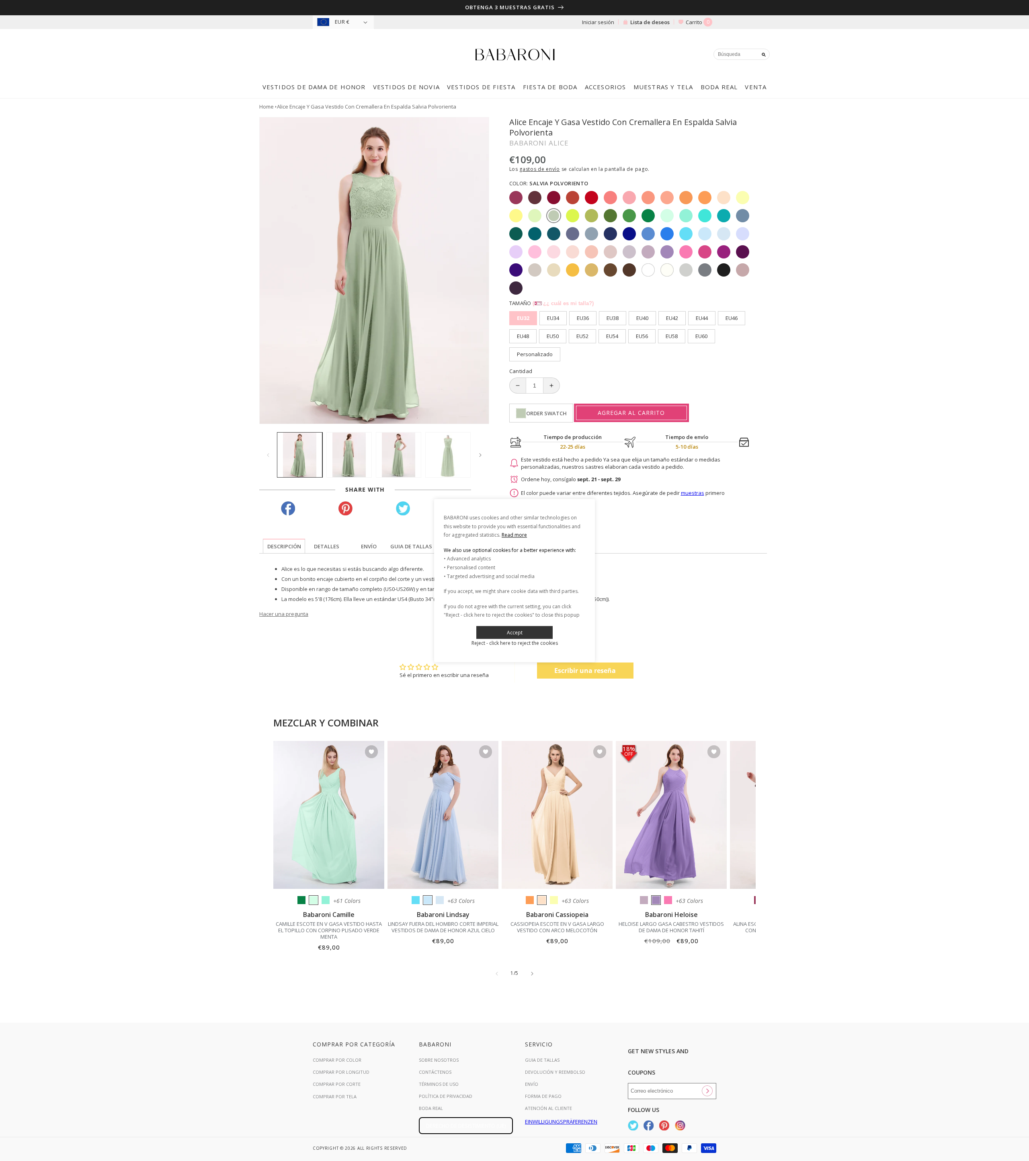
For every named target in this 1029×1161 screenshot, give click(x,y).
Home (266, 106)
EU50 (553, 336)
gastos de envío (539, 169)
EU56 (642, 336)
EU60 (701, 336)
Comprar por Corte (337, 1084)
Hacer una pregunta (283, 613)
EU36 (583, 318)
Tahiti (656, 900)
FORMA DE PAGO (543, 1096)
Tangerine (529, 900)
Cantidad (521, 371)
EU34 (553, 318)
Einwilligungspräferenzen (561, 1121)
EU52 (582, 336)
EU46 (732, 318)
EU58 (672, 336)
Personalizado (535, 354)
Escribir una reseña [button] (585, 670)
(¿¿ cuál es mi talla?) (563, 303)
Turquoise (325, 900)
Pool (415, 900)
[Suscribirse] (707, 1091)
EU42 (672, 318)
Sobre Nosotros (439, 1060)
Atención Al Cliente (548, 1108)
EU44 (702, 318)
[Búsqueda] (763, 54)
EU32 (523, 318)
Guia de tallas (542, 1060)
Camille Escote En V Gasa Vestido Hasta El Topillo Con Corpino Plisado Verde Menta (329, 930)
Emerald (301, 900)
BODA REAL (431, 1108)
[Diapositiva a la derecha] (480, 455)
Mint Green (313, 900)
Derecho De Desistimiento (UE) (466, 1125)
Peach (541, 900)
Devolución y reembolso (555, 1072)
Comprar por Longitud (341, 1072)
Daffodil (553, 900)
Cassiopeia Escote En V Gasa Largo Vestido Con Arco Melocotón (557, 927)
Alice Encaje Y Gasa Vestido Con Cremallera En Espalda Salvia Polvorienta (366, 106)
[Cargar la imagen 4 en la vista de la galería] (448, 455)
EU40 (642, 318)
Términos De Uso (439, 1084)
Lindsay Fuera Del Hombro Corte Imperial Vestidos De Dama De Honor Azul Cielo (443, 927)
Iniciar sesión (598, 22)
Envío (531, 1084)
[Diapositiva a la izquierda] (268, 455)
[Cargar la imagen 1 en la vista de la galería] (299, 455)
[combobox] (741, 54)
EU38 (613, 318)
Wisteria (644, 900)
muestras (692, 492)
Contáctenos (435, 1072)
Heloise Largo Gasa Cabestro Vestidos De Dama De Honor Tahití (671, 927)
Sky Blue (427, 900)
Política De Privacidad (445, 1096)
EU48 (523, 336)
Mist (439, 900)
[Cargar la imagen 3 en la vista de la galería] (398, 455)
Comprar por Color (337, 1060)
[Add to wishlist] (371, 752)
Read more (514, 534)
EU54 (612, 336)
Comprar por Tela (335, 1096)
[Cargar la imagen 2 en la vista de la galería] (349, 455)
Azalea (668, 900)
